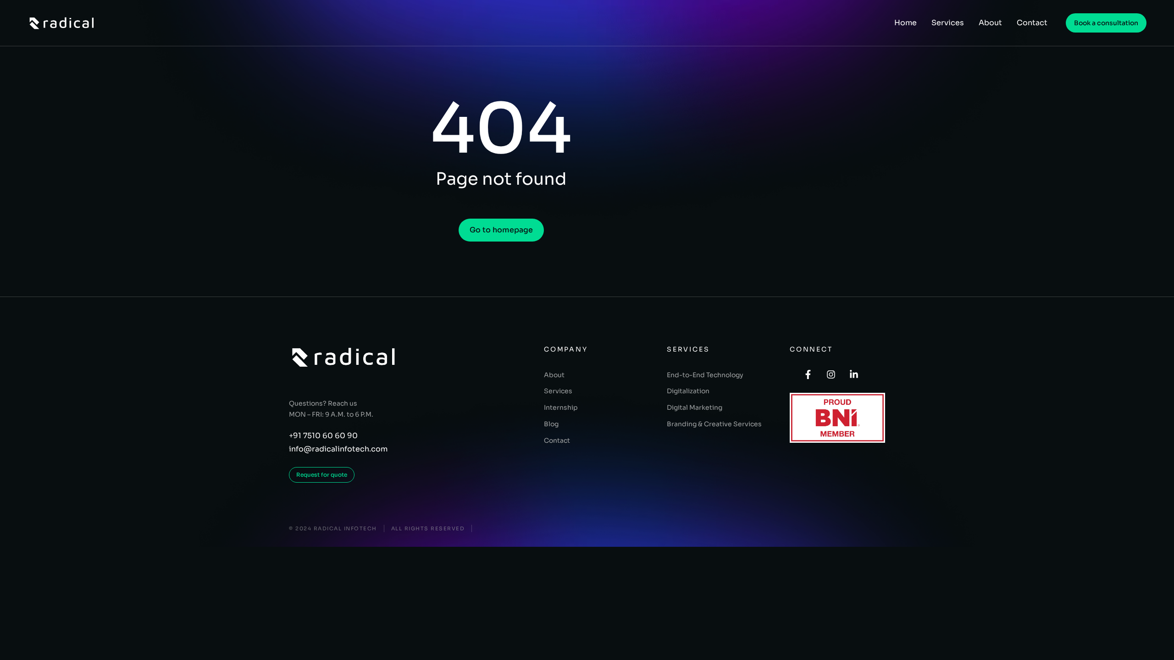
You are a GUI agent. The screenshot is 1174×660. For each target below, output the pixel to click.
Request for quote (321, 474)
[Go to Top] (1161, 647)
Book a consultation (1106, 23)
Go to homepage (501, 230)
